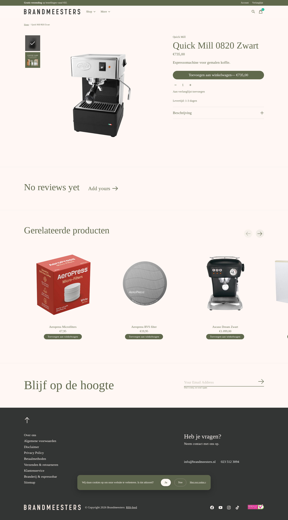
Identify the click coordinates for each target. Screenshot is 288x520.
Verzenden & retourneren (41, 464)
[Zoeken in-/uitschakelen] (253, 11)
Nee (180, 482)
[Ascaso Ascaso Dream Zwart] (225, 283)
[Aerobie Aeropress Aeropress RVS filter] (144, 283)
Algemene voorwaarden (40, 441)
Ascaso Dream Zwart (225, 326)
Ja (165, 482)
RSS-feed (131, 507)
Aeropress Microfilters (62, 326)
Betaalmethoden (35, 458)
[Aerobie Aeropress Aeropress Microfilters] (63, 283)
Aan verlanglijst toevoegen (189, 91)
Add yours (99, 188)
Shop (89, 11)
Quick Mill (179, 36)
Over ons (30, 435)
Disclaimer (31, 447)
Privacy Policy (34, 452)
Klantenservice (34, 470)
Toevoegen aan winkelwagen (218, 75)
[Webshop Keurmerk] (255, 508)
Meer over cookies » (198, 482)
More (104, 11)
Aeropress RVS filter (144, 326)
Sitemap (29, 482)
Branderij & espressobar (40, 476)
